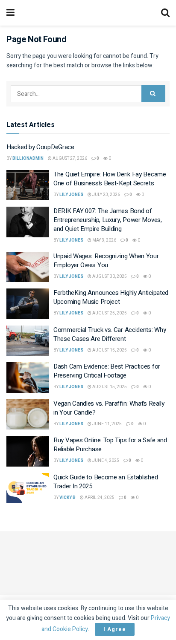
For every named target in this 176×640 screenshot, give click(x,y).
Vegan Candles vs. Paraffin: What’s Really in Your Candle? (108, 408)
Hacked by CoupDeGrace (40, 147)
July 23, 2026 (105, 195)
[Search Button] (153, 93)
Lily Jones (71, 195)
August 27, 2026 (69, 158)
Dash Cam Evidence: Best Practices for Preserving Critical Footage (106, 371)
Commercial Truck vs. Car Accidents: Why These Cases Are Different (109, 334)
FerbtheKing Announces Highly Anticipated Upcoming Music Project (110, 297)
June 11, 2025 (106, 424)
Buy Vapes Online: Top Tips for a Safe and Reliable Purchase (110, 444)
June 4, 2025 (105, 461)
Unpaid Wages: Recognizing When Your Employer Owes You (106, 260)
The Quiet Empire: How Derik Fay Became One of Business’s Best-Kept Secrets (109, 179)
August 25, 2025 (109, 313)
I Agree (114, 629)
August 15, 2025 (109, 350)
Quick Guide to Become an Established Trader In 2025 (105, 482)
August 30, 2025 (109, 277)
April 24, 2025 (99, 498)
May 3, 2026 (103, 240)
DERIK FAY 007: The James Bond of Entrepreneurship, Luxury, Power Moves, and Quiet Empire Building (107, 220)
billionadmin (28, 158)
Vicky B (67, 498)
